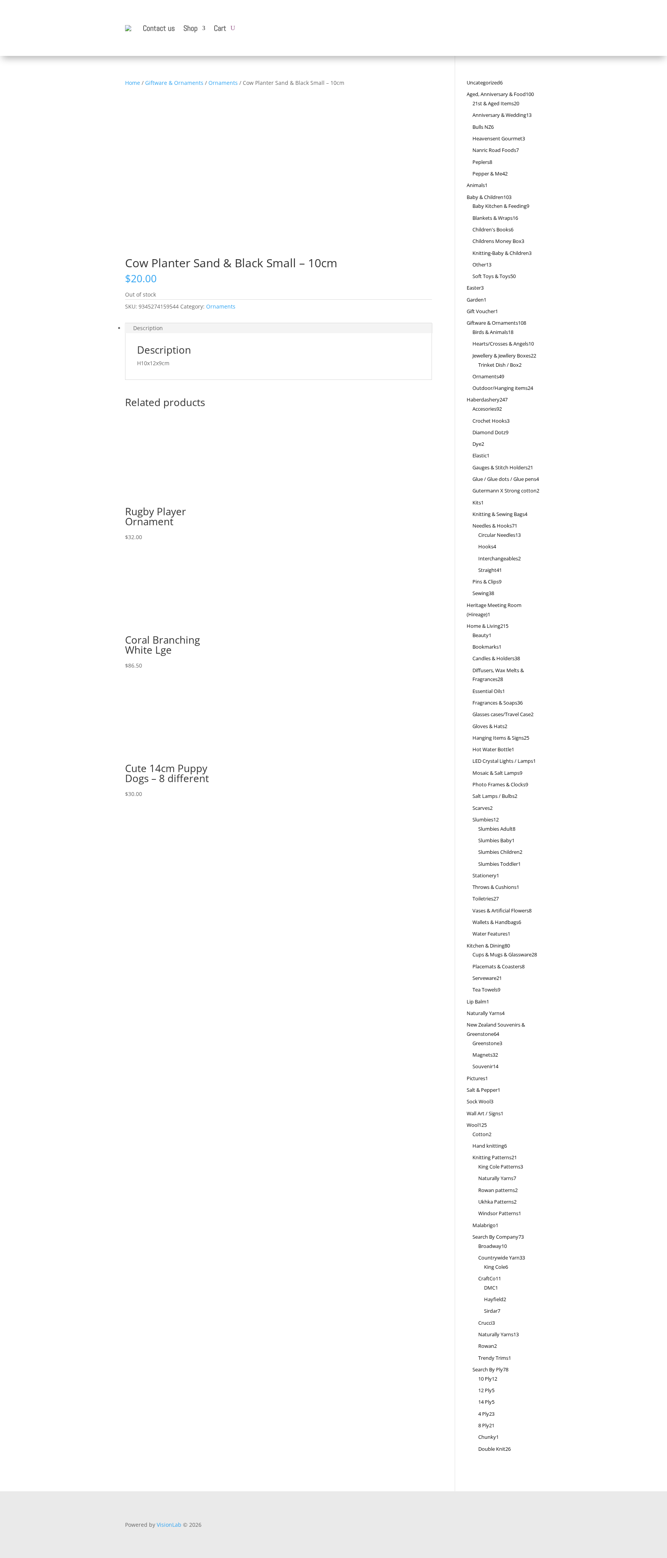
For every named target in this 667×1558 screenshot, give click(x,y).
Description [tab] (148, 328)
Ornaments (223, 82)
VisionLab (169, 1524)
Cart (220, 28)
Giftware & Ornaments (174, 82)
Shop (190, 28)
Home (132, 82)
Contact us (159, 28)
